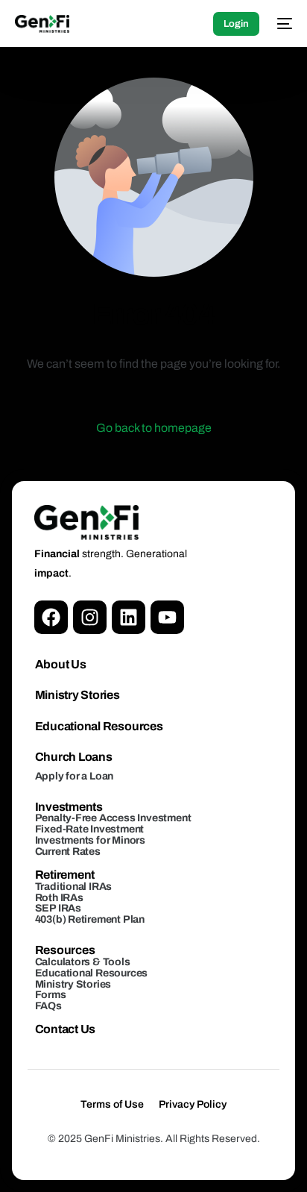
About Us (60, 664)
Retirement (65, 874)
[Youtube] (167, 617)
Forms (50, 994)
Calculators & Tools (82, 961)
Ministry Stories (77, 694)
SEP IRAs (58, 908)
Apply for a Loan (74, 776)
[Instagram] (90, 617)
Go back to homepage (154, 427)
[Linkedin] (128, 617)
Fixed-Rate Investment (90, 829)
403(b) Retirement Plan (90, 919)
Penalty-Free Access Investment (113, 818)
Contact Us (65, 1029)
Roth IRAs (59, 897)
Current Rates (68, 851)
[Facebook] (51, 617)
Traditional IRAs (74, 886)
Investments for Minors (90, 840)
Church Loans (74, 756)
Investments (69, 806)
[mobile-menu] (283, 24)
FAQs (48, 1005)
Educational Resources (99, 726)
